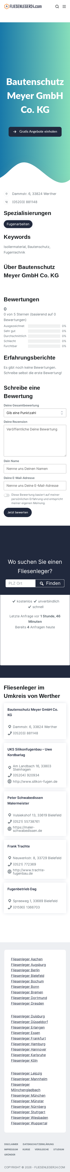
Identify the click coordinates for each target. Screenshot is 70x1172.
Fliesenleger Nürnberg (28, 1107)
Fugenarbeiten (18, 224)
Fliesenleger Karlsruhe (28, 1055)
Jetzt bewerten (17, 512)
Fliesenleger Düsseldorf (29, 1022)
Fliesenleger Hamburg (28, 1044)
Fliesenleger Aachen (27, 959)
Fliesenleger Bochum (27, 981)
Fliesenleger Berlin (25, 970)
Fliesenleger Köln (24, 1060)
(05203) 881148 (24, 202)
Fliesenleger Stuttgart (28, 1112)
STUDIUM (58, 1149)
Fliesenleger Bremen (27, 992)
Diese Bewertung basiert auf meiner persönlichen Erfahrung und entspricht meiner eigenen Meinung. (37, 499)
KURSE (26, 1149)
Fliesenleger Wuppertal (29, 1123)
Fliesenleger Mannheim (29, 1079)
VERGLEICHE (42, 1149)
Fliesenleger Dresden (27, 1003)
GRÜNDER (9, 1154)
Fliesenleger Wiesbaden (29, 1118)
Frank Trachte (18, 846)
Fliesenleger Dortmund (29, 998)
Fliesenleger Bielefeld (27, 976)
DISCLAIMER (11, 1144)
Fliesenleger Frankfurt (28, 1038)
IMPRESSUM (11, 1149)
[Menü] (64, 6)
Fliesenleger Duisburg (28, 1016)
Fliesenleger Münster (27, 1101)
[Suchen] (57, 6)
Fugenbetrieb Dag (21, 889)
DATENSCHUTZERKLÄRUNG (38, 1144)
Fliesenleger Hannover (28, 1049)
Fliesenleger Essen (25, 1033)
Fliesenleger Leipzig (26, 1073)
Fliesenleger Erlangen (28, 1027)
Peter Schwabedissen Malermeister (25, 800)
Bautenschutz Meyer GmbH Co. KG (32, 712)
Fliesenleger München (28, 1096)
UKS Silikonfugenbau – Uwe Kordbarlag (29, 752)
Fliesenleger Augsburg (28, 965)
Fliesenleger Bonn (25, 987)
